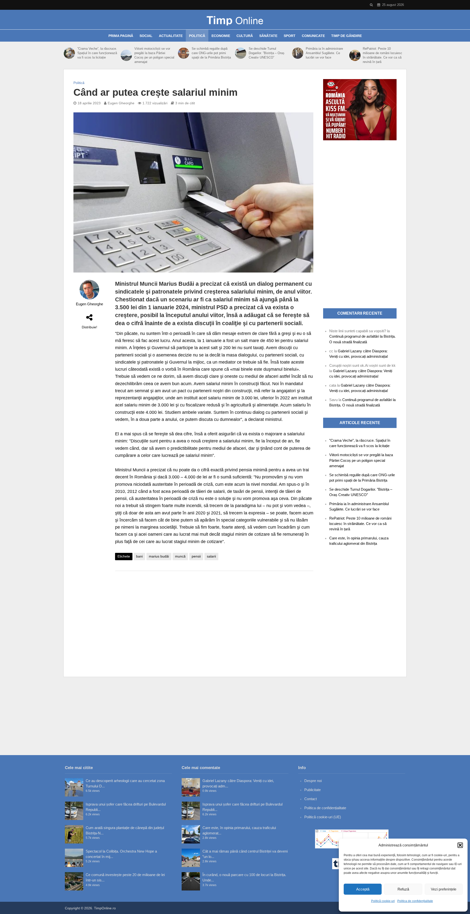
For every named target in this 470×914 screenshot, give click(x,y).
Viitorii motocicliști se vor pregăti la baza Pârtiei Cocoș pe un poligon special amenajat (154, 55)
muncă (180, 556)
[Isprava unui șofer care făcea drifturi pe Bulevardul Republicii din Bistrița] (74, 811)
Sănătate (268, 36)
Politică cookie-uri (383, 901)
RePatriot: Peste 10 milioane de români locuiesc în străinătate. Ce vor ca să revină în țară (382, 55)
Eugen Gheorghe (121, 103)
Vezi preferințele (443, 889)
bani (139, 556)
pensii (196, 556)
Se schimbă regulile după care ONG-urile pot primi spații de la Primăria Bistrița (211, 53)
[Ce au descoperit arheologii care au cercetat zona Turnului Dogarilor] (74, 787)
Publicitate (312, 790)
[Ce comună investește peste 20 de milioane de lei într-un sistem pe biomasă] (74, 881)
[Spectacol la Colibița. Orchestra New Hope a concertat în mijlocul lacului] (74, 858)
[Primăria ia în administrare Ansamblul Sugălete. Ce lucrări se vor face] (297, 53)
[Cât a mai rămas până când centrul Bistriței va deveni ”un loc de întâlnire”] (191, 858)
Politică (197, 36)
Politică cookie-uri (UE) (322, 817)
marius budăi (159, 556)
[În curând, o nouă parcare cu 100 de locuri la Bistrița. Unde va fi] (191, 881)
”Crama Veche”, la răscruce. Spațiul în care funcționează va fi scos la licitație (97, 53)
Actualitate (171, 36)
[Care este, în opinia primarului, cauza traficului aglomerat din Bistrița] (191, 834)
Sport (289, 36)
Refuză (403, 889)
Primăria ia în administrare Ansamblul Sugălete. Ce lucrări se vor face (324, 53)
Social (146, 36)
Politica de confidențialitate (415, 901)
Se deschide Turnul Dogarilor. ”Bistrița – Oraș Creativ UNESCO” (266, 53)
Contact (310, 799)
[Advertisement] (214, 614)
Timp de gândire (346, 36)
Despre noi (313, 781)
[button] (460, 845)
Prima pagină (120, 36)
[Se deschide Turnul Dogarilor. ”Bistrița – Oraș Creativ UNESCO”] (240, 53)
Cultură (244, 36)
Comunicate (313, 36)
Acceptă (362, 889)
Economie (221, 36)
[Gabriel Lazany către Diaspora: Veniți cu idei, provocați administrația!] (191, 787)
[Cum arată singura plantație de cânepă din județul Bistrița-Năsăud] (74, 834)
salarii (211, 556)
